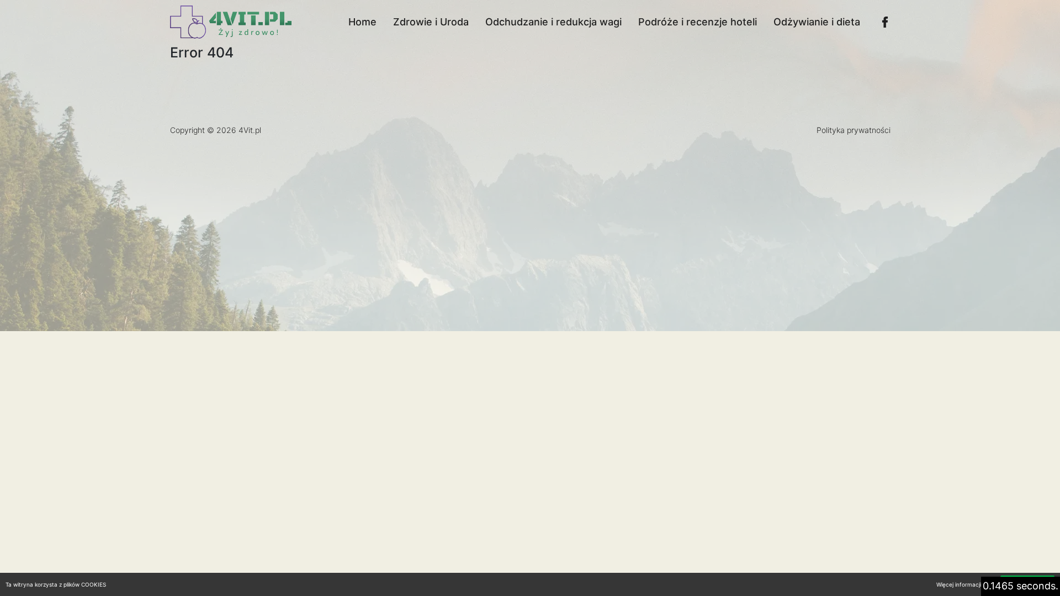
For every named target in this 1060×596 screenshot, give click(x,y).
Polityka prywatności (854, 130)
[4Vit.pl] (231, 22)
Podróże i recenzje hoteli (697, 22)
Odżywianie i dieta (816, 22)
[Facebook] (885, 22)
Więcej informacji (958, 584)
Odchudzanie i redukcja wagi (553, 22)
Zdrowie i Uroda (431, 22)
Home (362, 22)
